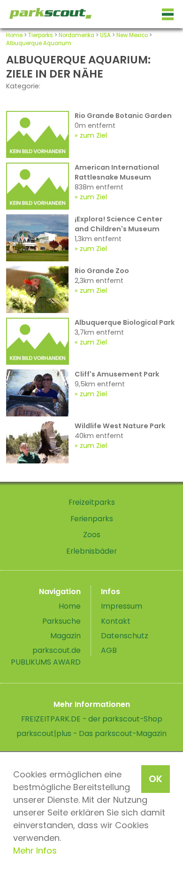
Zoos (91, 534)
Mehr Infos (35, 850)
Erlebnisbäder (91, 551)
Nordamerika (76, 35)
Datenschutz (124, 635)
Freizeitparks (92, 502)
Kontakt (115, 621)
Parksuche (61, 621)
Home (14, 35)
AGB (109, 650)
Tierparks (40, 35)
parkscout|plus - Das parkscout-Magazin (91, 733)
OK (155, 778)
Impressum (121, 606)
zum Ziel (93, 135)
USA (105, 35)
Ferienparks (91, 518)
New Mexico (132, 35)
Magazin (65, 635)
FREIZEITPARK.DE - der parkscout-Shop (91, 718)
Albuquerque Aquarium (38, 43)
